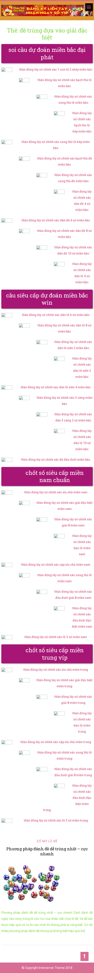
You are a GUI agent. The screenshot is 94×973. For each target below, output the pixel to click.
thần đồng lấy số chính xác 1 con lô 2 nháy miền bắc (55, 69)
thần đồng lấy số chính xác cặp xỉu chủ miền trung (56, 742)
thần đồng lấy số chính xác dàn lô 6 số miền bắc (56, 315)
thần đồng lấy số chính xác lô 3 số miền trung (56, 820)
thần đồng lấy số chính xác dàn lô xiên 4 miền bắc (56, 387)
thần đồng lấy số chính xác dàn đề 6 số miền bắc (56, 220)
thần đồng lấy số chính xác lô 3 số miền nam (55, 637)
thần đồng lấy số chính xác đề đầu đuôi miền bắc (55, 459)
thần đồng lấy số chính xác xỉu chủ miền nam (55, 492)
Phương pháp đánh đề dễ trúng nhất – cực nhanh (47, 851)
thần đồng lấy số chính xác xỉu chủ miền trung (55, 669)
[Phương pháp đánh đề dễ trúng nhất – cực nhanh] (46, 883)
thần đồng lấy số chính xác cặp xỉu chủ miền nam (55, 564)
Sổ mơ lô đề (47, 841)
